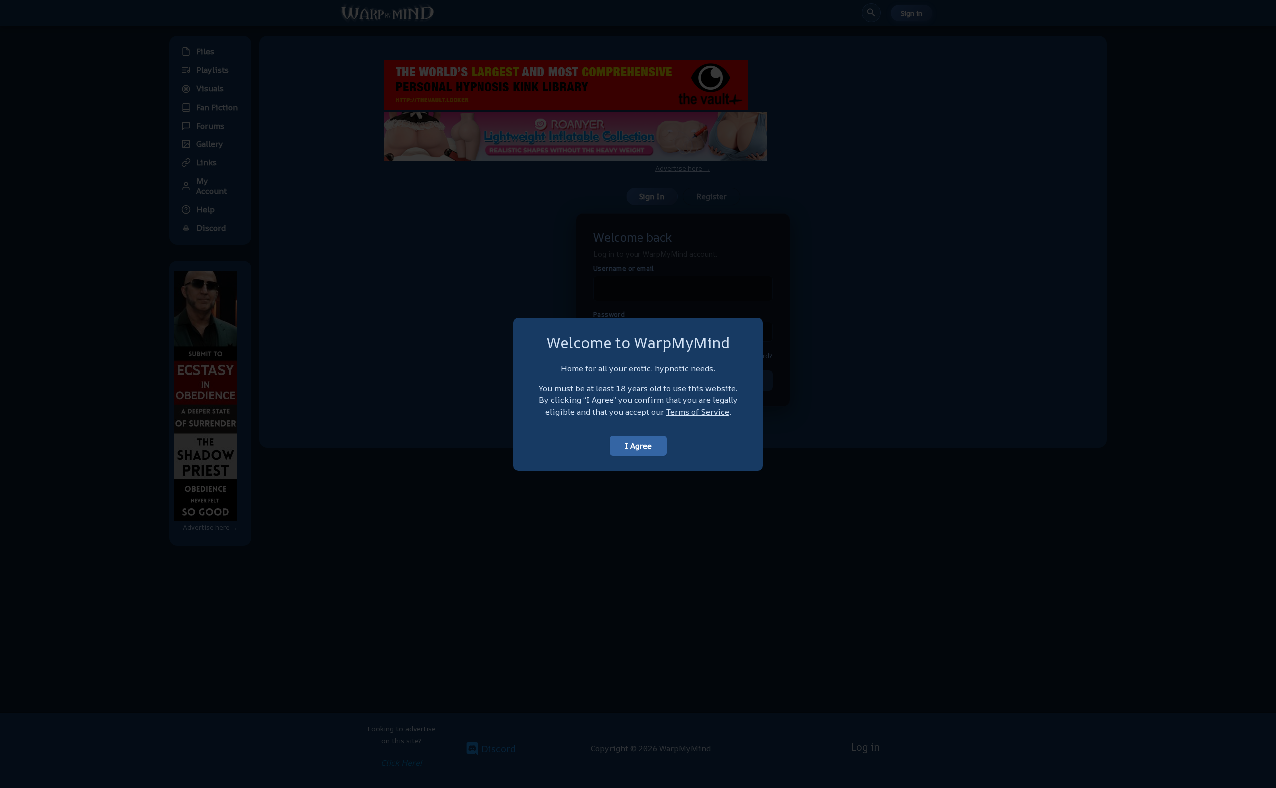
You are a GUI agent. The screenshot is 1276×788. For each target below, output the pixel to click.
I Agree (638, 445)
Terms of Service (697, 411)
